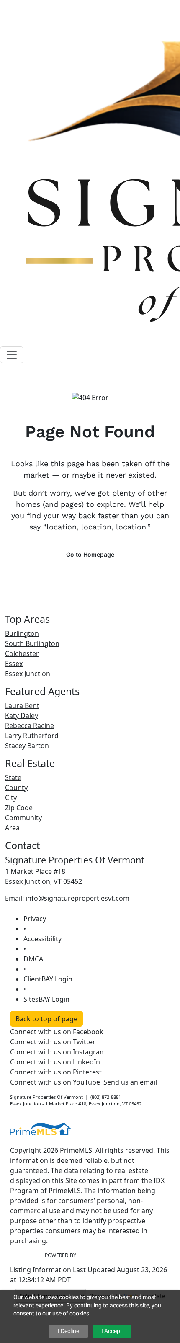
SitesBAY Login (46, 999)
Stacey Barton (27, 745)
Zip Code (19, 807)
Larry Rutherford (32, 735)
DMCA (33, 958)
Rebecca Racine (29, 725)
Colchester (22, 653)
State (13, 777)
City (11, 797)
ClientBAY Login (47, 979)
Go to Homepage (90, 554)
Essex (14, 663)
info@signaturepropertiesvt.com (77, 898)
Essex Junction (27, 673)
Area (12, 827)
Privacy (34, 918)
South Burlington (32, 643)
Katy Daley (21, 715)
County (16, 787)
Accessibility (42, 938)
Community (23, 817)
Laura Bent (22, 705)
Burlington (22, 633)
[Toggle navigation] (11, 354)
